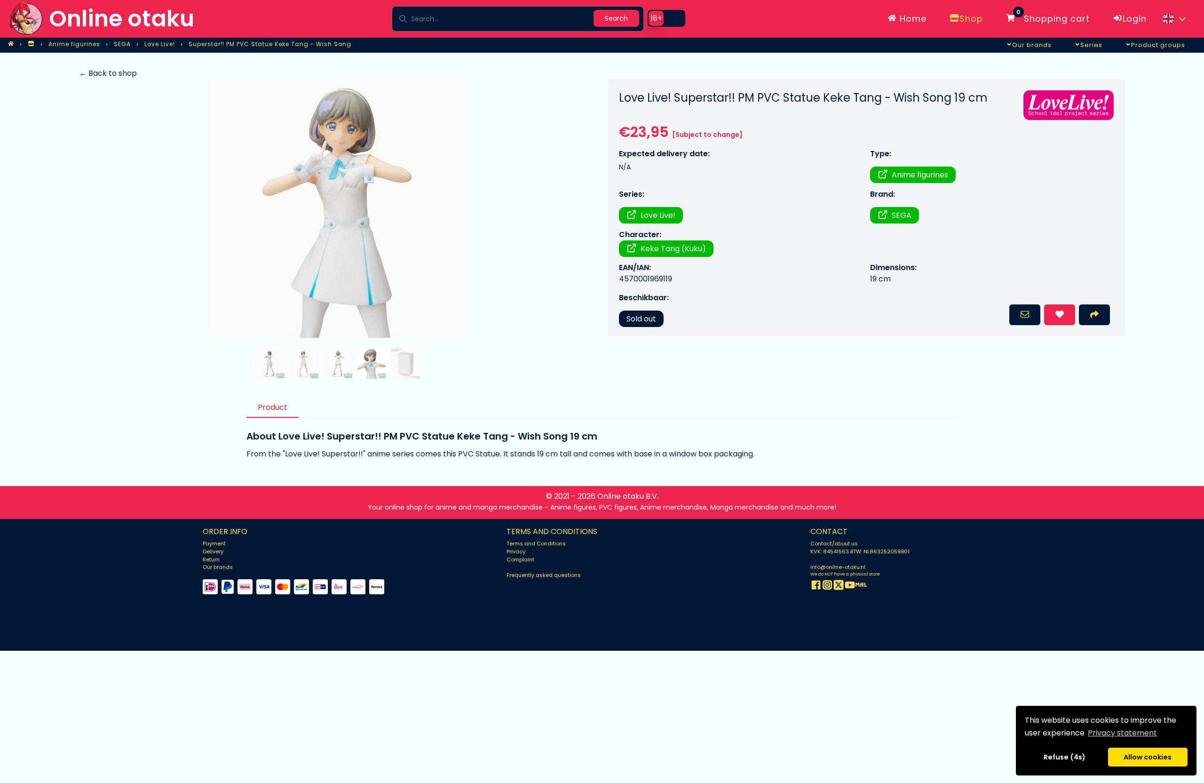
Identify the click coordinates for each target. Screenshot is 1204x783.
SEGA (901, 215)
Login (1135, 18)
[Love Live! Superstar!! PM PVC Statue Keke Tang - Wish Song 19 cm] (337, 208)
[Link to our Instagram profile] (827, 586)
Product (272, 407)
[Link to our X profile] (838, 586)
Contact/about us (834, 543)
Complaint (520, 559)
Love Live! (658, 215)
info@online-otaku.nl (837, 567)
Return (211, 559)
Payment (214, 543)
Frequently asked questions (544, 575)
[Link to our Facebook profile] (816, 586)
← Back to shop (108, 73)
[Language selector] (1173, 18)
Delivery (213, 551)
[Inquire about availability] (1024, 314)
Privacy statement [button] (1122, 732)
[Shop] (31, 44)
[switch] (666, 18)
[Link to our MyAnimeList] (861, 586)
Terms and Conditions (536, 543)
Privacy (516, 551)
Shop (971, 18)
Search (616, 18)
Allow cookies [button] (1148, 757)
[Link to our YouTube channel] (849, 586)
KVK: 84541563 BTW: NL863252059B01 (860, 551)
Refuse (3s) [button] (1064, 757)
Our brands (218, 567)
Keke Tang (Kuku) (673, 248)
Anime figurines (920, 174)
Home (912, 18)
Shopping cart (1053, 16)
